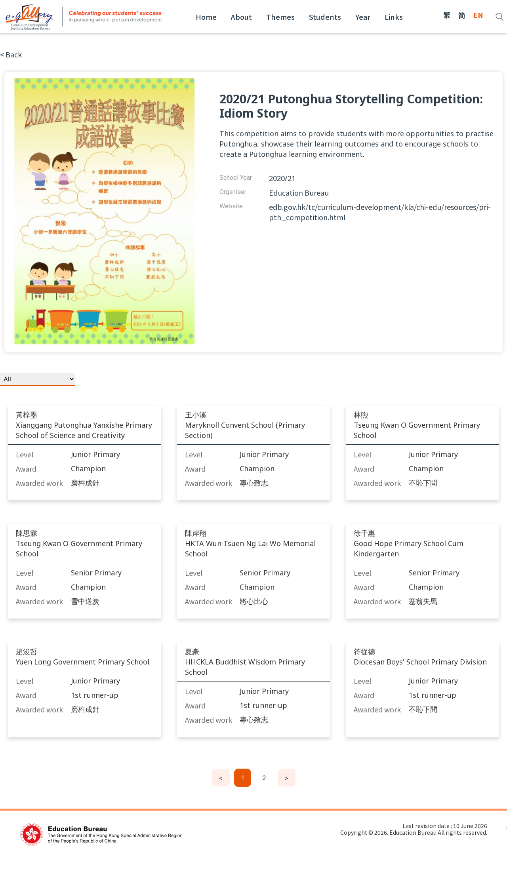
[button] (11, 54)
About (241, 16)
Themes (280, 16)
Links (394, 16)
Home (206, 16)
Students (325, 16)
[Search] (499, 17)
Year (362, 16)
